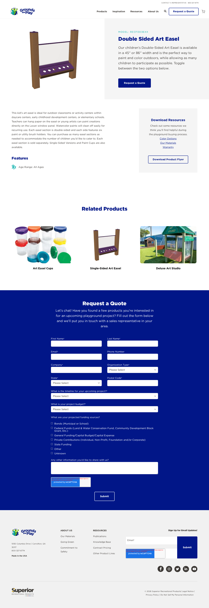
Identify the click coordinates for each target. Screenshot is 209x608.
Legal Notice (188, 591)
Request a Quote (183, 11)
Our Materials (168, 142)
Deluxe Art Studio (168, 268)
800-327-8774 (193, 3)
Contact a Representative (173, 3)
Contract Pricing (102, 548)
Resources (136, 11)
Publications (99, 536)
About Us (153, 11)
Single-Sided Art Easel (105, 268)
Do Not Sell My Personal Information (177, 595)
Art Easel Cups (43, 268)
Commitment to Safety (69, 550)
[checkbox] (104, 438)
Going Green (67, 542)
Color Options (168, 138)
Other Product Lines (104, 553)
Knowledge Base (102, 542)
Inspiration (118, 11)
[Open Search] (165, 11)
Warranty (168, 147)
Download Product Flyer (168, 159)
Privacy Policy (152, 595)
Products (102, 11)
